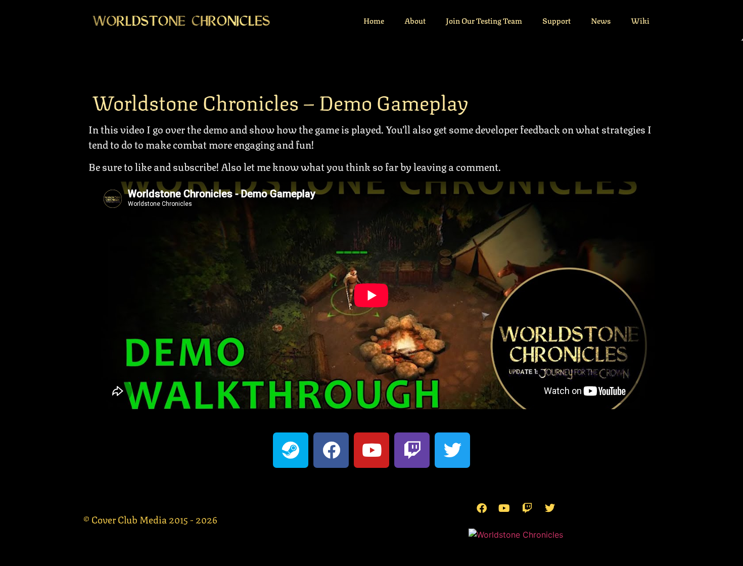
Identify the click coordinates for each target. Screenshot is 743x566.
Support (556, 20)
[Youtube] (371, 450)
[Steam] (290, 450)
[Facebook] (331, 450)
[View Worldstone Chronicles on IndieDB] (516, 535)
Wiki (640, 20)
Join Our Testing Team (484, 20)
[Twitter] (452, 450)
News (601, 20)
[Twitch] (412, 450)
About (415, 20)
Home (373, 20)
